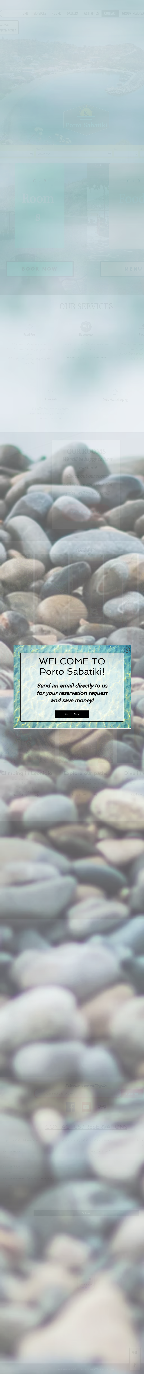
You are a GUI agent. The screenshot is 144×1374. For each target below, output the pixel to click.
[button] (127, 650)
